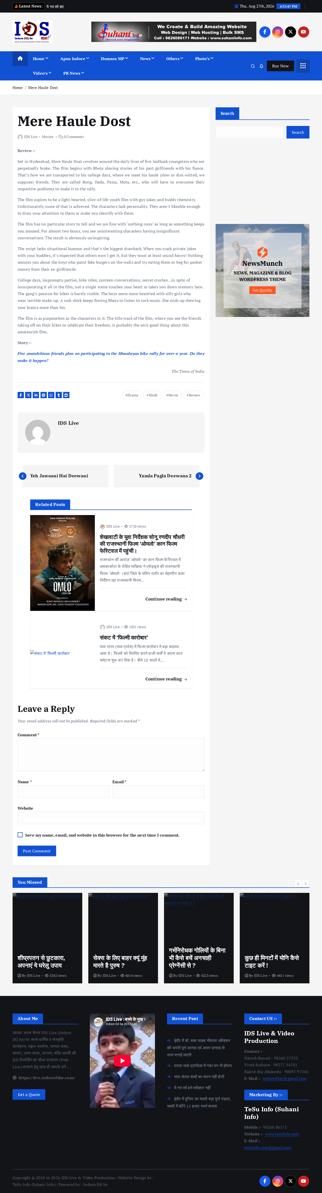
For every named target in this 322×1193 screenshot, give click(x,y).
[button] (298, 883)
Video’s (40, 73)
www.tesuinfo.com (282, 1134)
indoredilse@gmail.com (285, 1078)
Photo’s (202, 58)
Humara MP (112, 58)
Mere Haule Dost (43, 87)
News (145, 58)
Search (227, 113)
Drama (133, 395)
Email (119, 782)
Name (25, 782)
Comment (28, 735)
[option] (47, 938)
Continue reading (164, 599)
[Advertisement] (262, 181)
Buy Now (280, 66)
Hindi (153, 395)
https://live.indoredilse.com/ (46, 1077)
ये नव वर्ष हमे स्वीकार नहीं (192, 1087)
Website (25, 808)
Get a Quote (29, 1094)
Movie (173, 395)
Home (39, 58)
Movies (47, 136)
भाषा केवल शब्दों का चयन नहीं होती (199, 1076)
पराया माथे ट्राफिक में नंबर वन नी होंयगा (203, 1065)
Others (172, 58)
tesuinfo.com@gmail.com (268, 1147)
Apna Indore (72, 58)
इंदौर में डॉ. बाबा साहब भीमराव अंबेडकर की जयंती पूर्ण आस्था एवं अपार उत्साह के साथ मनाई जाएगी (198, 1048)
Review (194, 395)
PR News (71, 73)
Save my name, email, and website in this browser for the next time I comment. (102, 835)
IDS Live (30, 136)
